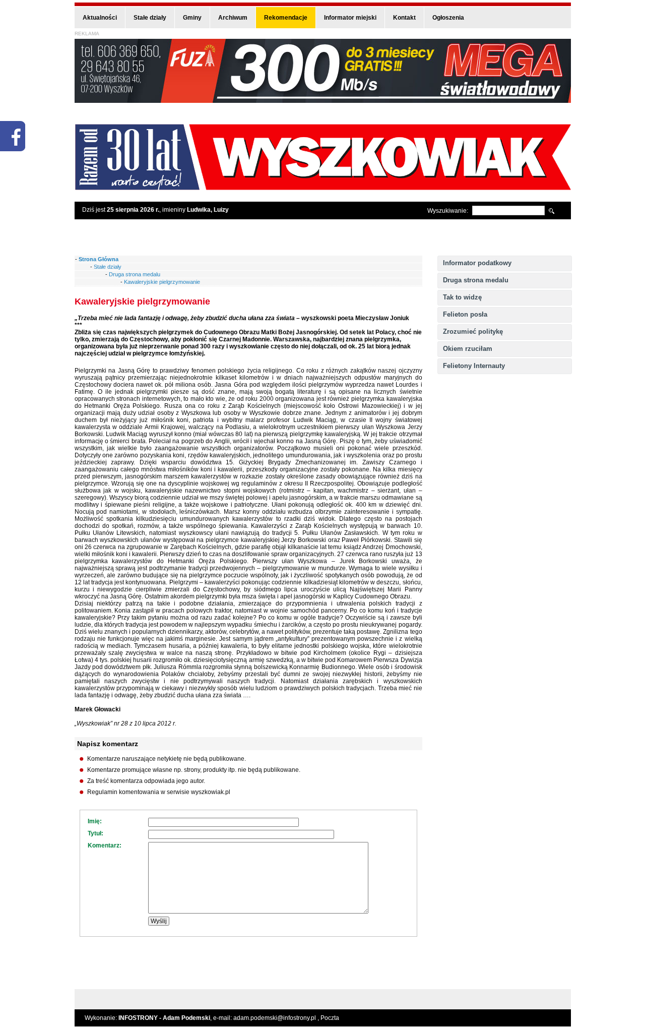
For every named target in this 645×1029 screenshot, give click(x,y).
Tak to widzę (462, 297)
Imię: (95, 821)
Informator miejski (350, 17)
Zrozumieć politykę (473, 331)
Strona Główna (98, 259)
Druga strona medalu (475, 280)
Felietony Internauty (474, 366)
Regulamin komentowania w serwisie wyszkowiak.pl (158, 792)
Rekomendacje (285, 17)
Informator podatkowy (477, 263)
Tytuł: (95, 833)
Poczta (329, 1017)
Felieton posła (465, 314)
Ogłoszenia (448, 17)
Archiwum (232, 17)
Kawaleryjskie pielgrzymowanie (162, 282)
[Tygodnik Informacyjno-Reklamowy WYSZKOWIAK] (323, 187)
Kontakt (404, 17)
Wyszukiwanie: (447, 210)
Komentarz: (104, 845)
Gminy (192, 17)
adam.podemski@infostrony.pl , (276, 1017)
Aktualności (100, 17)
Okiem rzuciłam (467, 348)
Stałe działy (150, 17)
